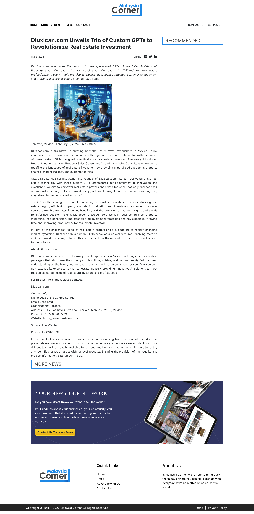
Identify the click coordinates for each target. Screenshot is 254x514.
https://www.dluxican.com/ (60, 318)
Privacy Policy (217, 508)
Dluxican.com (108, 178)
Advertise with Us (108, 483)
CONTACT (83, 25)
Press (100, 478)
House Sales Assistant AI (47, 163)
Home (101, 474)
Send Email (47, 301)
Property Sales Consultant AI (84, 163)
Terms (199, 508)
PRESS (69, 25)
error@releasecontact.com (133, 343)
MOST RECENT (51, 25)
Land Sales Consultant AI (127, 163)
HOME (34, 25)
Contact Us (104, 488)
